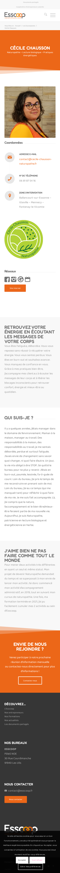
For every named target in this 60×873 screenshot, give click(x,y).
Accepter (22, 860)
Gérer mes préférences (30, 866)
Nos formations (12, 716)
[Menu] (51, 15)
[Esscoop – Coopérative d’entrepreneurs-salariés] (24, 15)
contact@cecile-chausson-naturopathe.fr (35, 161)
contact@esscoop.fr (20, 791)
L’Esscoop (9, 709)
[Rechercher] (44, 15)
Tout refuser (37, 860)
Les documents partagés (16, 724)
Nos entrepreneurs (13, 713)
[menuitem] (31, 2)
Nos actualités (11, 720)
